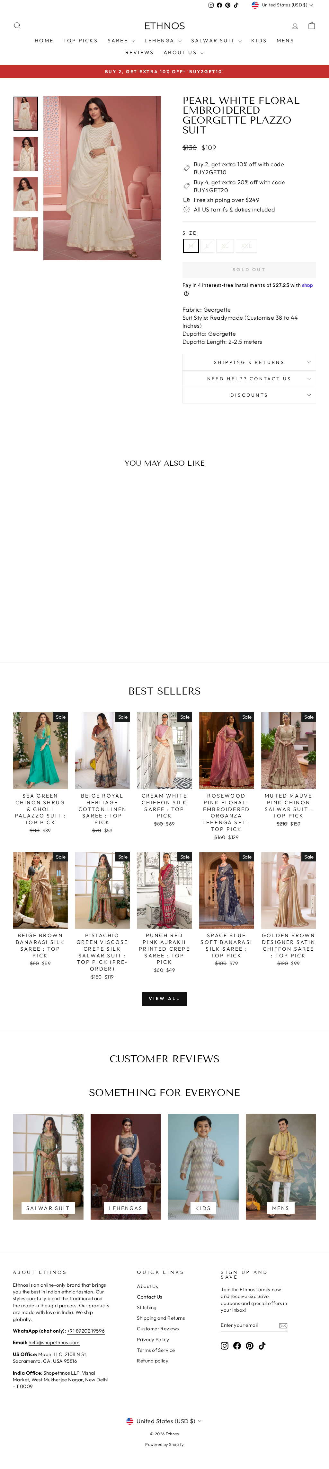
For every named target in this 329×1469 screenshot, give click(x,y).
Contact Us (149, 1297)
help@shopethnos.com (54, 1342)
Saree (119, 40)
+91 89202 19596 (86, 1331)
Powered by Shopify (164, 1444)
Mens (285, 40)
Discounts (249, 395)
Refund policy (152, 1361)
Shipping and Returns (161, 1318)
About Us (181, 52)
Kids (259, 40)
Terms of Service (156, 1350)
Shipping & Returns (249, 362)
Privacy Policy (153, 1339)
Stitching (146, 1307)
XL (225, 245)
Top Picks (80, 40)
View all (165, 998)
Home (44, 40)
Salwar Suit (214, 40)
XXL (246, 245)
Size (189, 233)
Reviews (139, 52)
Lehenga (161, 40)
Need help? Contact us (249, 379)
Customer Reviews (158, 1329)
